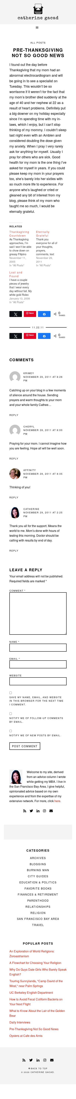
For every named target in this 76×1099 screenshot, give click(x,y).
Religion (38, 913)
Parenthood (38, 900)
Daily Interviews (19, 1022)
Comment (17, 590)
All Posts (38, 42)
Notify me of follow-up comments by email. (36, 719)
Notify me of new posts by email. (35, 735)
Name (14, 641)
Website (15, 675)
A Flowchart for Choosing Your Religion (35, 963)
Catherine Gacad (38, 12)
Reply (13, 414)
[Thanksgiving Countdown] (22, 248)
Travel (38, 925)
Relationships (38, 907)
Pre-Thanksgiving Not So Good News (33, 1029)
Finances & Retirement (38, 894)
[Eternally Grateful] (49, 248)
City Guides (38, 876)
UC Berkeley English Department (31, 992)
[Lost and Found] (22, 287)
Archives (38, 858)
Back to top (39, 1068)
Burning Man (38, 870)
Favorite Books (38, 888)
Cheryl (29, 426)
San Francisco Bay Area (38, 919)
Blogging (38, 864)
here (57, 801)
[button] (38, 27)
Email (14, 658)
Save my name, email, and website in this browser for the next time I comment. (36, 701)
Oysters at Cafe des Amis (25, 1036)
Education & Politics (38, 882)
